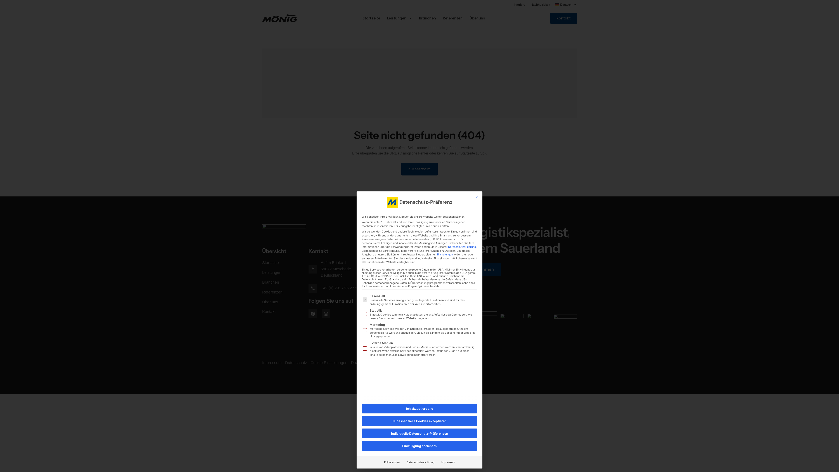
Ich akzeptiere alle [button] (419, 408)
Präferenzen (392, 462)
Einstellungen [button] (445, 254)
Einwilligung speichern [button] (419, 446)
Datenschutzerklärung (462, 246)
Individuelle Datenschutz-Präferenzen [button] (419, 433)
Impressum (448, 462)
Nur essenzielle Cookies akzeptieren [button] (419, 421)
